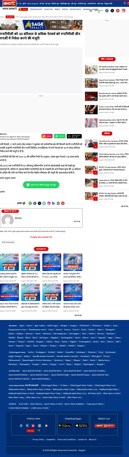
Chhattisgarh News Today (81, 385)
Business (10, 16)
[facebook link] (107, 10)
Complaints (50, 439)
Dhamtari (92, 352)
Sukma (44, 364)
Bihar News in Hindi (111, 393)
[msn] (38, 430)
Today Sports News (94, 404)
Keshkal (51, 352)
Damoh (75, 329)
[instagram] (123, 11)
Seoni (93, 337)
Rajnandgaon (88, 364)
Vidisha (49, 341)
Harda (77, 337)
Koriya (106, 356)
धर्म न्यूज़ (42, 3)
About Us (92, 439)
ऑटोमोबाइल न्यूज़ (65, 3)
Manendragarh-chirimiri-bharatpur (37, 360)
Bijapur (68, 360)
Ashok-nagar (52, 325)
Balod (85, 360)
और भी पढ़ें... (77, 221)
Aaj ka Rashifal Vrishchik (19, 379)
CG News (64, 385)
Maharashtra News (17, 389)
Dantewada (110, 352)
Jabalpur (20, 333)
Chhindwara (84, 325)
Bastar (93, 360)
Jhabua (11, 333)
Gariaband (84, 356)
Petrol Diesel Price (75, 9)
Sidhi (118, 341)
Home (2, 16)
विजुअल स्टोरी (108, 3)
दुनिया (24, 3)
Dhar (84, 333)
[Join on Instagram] (48, 203)
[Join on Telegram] (44, 203)
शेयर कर (61, 136)
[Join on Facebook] (35, 203)
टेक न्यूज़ (47, 3)
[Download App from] (65, 427)
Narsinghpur (74, 333)
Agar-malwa (40, 325)
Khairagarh (96, 356)
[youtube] (117, 10)
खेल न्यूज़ (74, 3)
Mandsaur (110, 333)
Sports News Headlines (74, 404)
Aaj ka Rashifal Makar (40, 379)
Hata (102, 341)
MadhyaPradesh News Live (74, 393)
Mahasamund (14, 360)
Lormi (61, 364)
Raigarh (77, 364)
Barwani (29, 333)
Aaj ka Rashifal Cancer (39, 375)
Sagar (110, 337)
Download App (99, 11)
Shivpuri (21, 341)
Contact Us (82, 439)
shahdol (62, 345)
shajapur (80, 345)
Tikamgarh (109, 329)
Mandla (12, 337)
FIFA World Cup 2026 (36, 9)
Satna (117, 337)
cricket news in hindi (39, 408)
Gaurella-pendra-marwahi (43, 356)
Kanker (60, 352)
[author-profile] (7, 220)
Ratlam (92, 333)
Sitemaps (30, 430)
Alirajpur (64, 325)
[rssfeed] (46, 426)
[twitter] (27, 425)
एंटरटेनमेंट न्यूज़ (82, 3)
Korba (30, 352)
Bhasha (3, 134)
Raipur (69, 364)
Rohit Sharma (36, 404)
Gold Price (65, 9)
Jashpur (27, 356)
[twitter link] (112, 10)
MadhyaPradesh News (109, 389)
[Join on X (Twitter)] (39, 203)
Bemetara (58, 360)
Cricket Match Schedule (18, 408)
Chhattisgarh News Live (105, 385)
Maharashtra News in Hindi (38, 389)
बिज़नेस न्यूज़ (55, 3)
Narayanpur (25, 364)
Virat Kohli (23, 404)
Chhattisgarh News (49, 385)
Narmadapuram (60, 333)
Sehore (85, 337)
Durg (101, 352)
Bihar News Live (33, 397)
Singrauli (101, 337)
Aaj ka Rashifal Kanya (80, 375)
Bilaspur (77, 360)
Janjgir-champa (15, 356)
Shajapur (40, 341)
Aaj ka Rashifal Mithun (18, 375)
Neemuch (47, 333)
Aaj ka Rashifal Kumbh (31, 371)
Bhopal (20, 337)
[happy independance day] (41, 29)
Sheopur (12, 341)
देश (20, 3)
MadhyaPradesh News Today (48, 393)
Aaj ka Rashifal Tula (100, 375)
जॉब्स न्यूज (100, 3)
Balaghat (54, 337)
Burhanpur (43, 337)
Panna (37, 333)
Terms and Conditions (66, 439)
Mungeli (100, 364)
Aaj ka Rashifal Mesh (72, 371)
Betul (35, 337)
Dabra (99, 329)
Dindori (91, 329)
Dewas (67, 329)
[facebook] (21, 425)
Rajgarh (73, 341)
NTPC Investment (8, 242)
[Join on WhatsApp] (30, 203)
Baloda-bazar (103, 360)
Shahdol (30, 341)
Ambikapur (80, 352)
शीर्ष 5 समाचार (107, 59)
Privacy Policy (38, 439)
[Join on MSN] (53, 203)
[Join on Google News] (58, 203)
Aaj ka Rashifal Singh (60, 375)
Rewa (57, 341)
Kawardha (69, 352)
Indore (29, 325)
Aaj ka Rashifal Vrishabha (94, 371)
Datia (83, 329)
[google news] (90, 10)
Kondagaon (40, 352)
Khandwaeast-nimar (37, 329)
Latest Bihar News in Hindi (53, 397)
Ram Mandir (86, 9)
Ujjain (21, 325)
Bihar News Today (16, 397)
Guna (115, 325)
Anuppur (73, 325)
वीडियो (107, 133)
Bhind (27, 337)
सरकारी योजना (92, 3)
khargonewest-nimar (17, 329)
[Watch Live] (105, 427)
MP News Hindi (94, 393)
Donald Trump (48, 9)
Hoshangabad (66, 337)
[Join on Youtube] (62, 203)
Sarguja (53, 364)
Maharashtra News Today (63, 389)
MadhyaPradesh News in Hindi (21, 393)
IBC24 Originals (32, 3)
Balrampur (13, 364)
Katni (51, 329)
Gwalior (107, 325)
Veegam (81, 450)
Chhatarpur (96, 325)
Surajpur (35, 364)
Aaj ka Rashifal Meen (52, 371)
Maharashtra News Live (87, 389)
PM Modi (57, 9)
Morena (100, 333)
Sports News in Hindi (53, 404)
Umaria (59, 329)
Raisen (64, 341)
